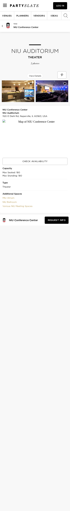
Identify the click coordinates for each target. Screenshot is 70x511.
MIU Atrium (8, 198)
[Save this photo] (30, 83)
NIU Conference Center (25, 27)
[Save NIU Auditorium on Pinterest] (61, 75)
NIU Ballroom (10, 202)
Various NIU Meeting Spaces (17, 206)
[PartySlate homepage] (24, 5)
